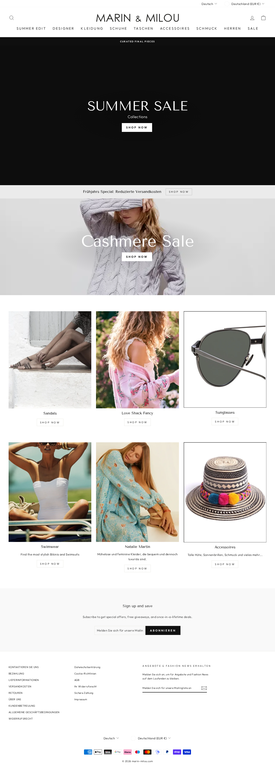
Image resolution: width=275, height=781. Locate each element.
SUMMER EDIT (31, 28)
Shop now (137, 256)
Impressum (80, 699)
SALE (253, 28)
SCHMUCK (207, 28)
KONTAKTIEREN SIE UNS (24, 667)
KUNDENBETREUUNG (22, 705)
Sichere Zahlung (83, 692)
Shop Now (50, 422)
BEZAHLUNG (16, 673)
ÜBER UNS (15, 699)
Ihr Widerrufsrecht (85, 686)
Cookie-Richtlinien (85, 673)
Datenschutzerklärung (87, 667)
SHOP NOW (137, 127)
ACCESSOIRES (175, 28)
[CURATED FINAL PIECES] (137, 41)
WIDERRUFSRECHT (21, 718)
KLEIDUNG (92, 28)
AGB (76, 680)
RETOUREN (16, 692)
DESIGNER (64, 28)
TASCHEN (143, 28)
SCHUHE (118, 28)
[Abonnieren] (204, 688)
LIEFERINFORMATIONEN (24, 680)
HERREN (232, 28)
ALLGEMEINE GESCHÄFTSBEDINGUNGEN (34, 712)
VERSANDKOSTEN (20, 686)
